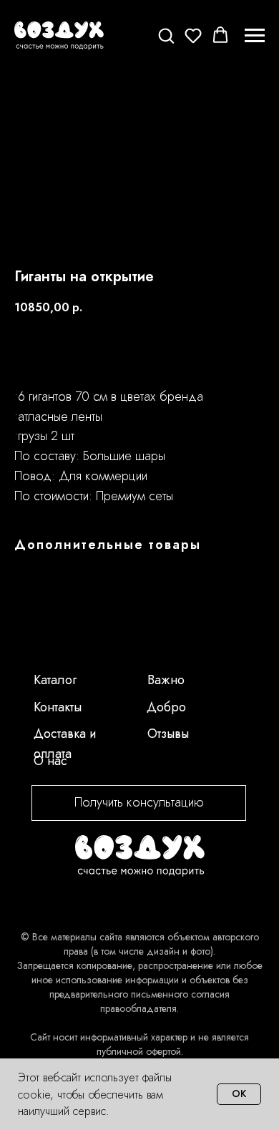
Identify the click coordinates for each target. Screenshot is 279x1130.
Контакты (58, 707)
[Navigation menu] (255, 36)
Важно (166, 680)
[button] (166, 35)
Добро (166, 707)
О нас (50, 760)
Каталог (55, 680)
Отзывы (168, 733)
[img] (140, 856)
